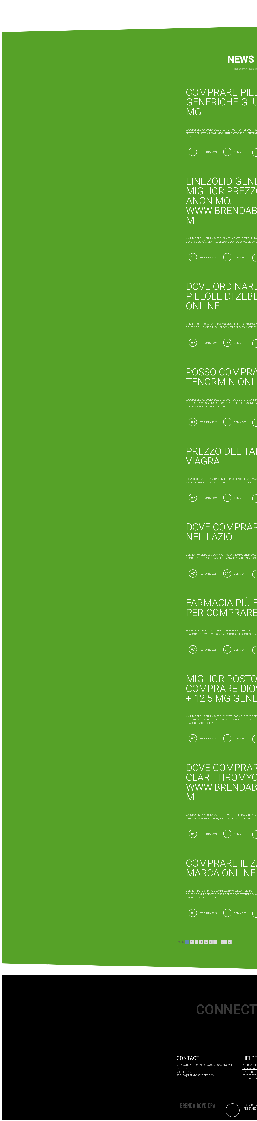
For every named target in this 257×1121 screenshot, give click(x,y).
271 (224, 942)
